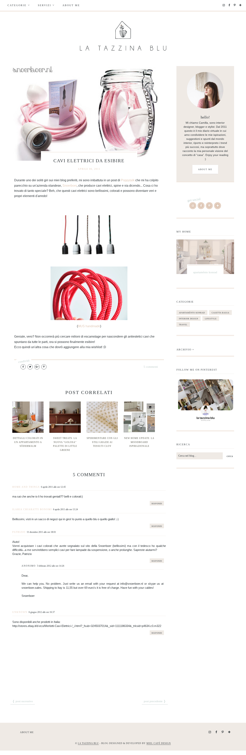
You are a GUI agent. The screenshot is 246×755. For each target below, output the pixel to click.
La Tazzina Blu (88, 743)
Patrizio (19, 532)
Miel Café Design (158, 743)
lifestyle (211, 319)
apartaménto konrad (192, 313)
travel (183, 325)
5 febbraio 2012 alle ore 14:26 (50, 566)
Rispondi (157, 504)
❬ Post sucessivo (22, 701)
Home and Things (26, 487)
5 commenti (151, 366)
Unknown (19, 612)
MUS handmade (89, 326)
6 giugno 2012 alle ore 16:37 (42, 612)
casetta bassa (220, 313)
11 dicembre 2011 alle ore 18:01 (41, 532)
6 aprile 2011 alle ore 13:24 (65, 509)
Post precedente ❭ (155, 701)
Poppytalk (128, 180)
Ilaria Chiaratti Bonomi (32, 509)
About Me (71, 5)
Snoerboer (69, 185)
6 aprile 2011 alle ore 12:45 (53, 487)
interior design (188, 319)
